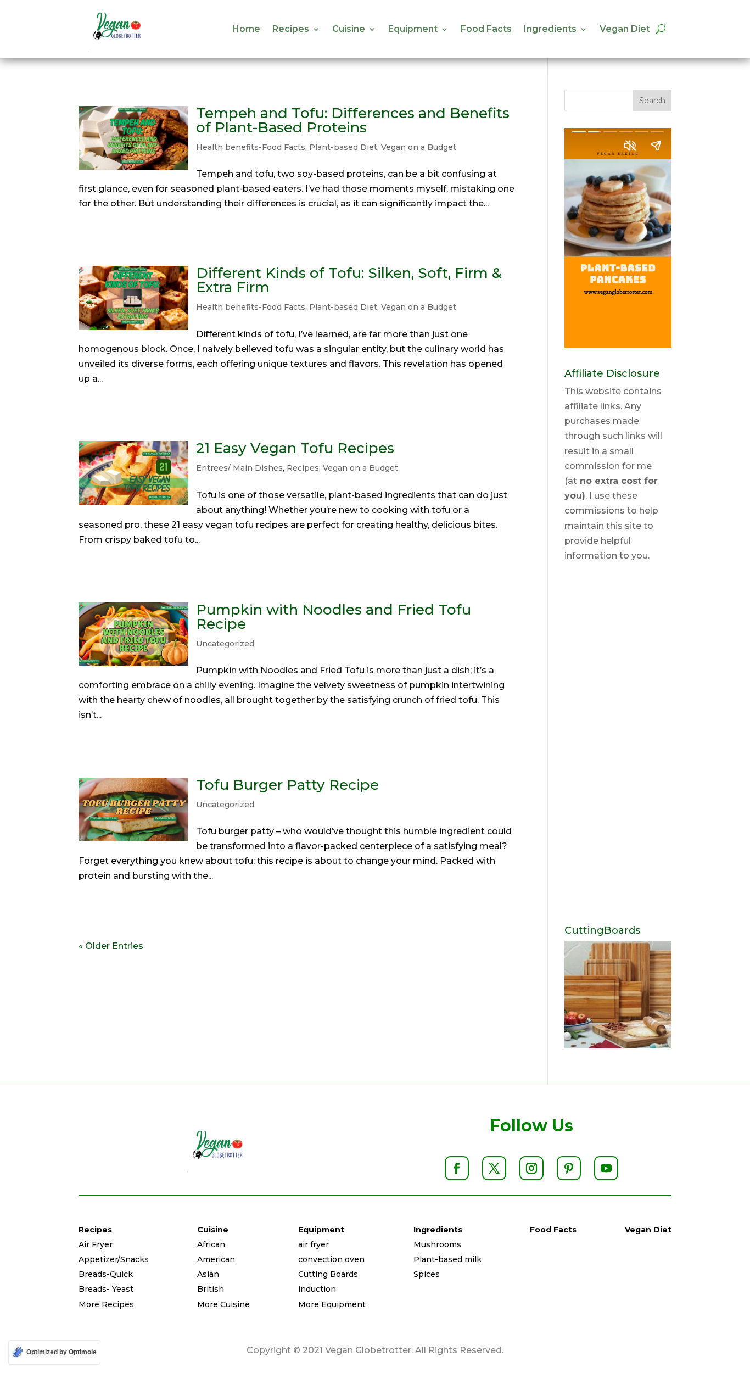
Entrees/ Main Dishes (239, 468)
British (210, 1289)
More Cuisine (223, 1304)
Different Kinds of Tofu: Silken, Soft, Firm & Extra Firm (349, 280)
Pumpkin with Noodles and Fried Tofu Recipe (333, 617)
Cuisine (348, 29)
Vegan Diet (625, 29)
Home (246, 29)
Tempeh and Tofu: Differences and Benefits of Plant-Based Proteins (353, 120)
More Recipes (106, 1304)
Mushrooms (437, 1244)
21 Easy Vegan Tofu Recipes (295, 448)
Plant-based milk (447, 1259)
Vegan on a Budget (418, 147)
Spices (426, 1274)
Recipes (290, 29)
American (216, 1259)
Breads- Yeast (106, 1289)
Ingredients (550, 29)
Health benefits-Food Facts (250, 147)
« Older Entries (111, 946)
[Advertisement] (617, 744)
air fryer (313, 1244)
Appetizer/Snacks (114, 1259)
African (211, 1244)
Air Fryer (96, 1244)
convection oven (331, 1259)
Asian (208, 1274)
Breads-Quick (106, 1274)
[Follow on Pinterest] (569, 1168)
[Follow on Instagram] (531, 1168)
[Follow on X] (494, 1168)
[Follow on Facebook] (457, 1168)
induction (317, 1289)
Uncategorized (225, 644)
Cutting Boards (328, 1274)
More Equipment (332, 1304)
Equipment (413, 29)
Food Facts (486, 29)
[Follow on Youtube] (606, 1168)
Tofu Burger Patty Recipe (287, 785)
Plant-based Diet (343, 147)
